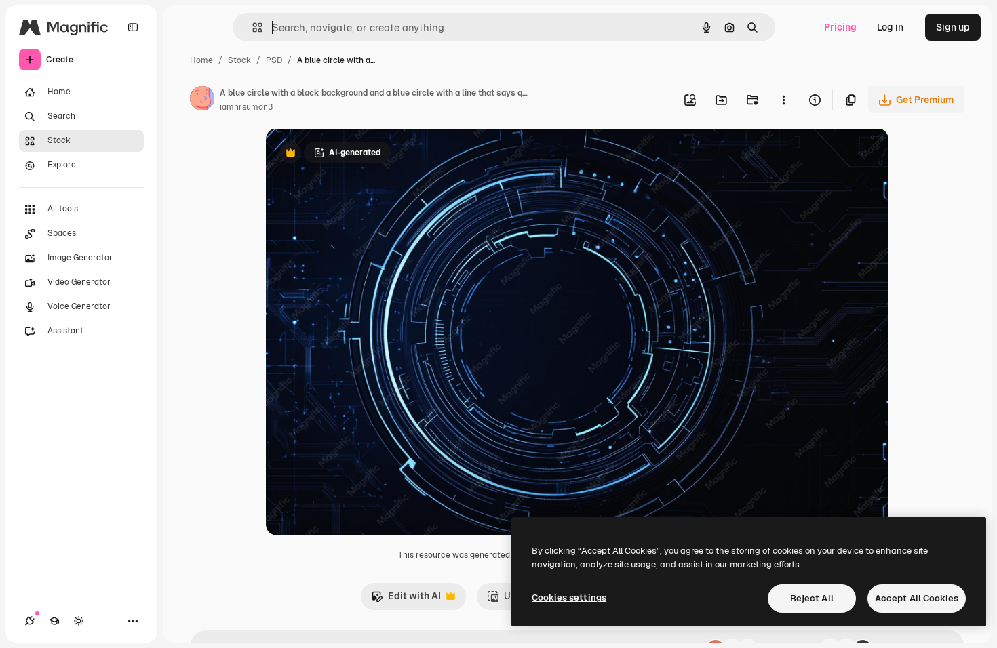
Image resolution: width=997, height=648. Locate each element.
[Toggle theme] (79, 621)
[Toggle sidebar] (133, 27)
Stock (239, 60)
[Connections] (30, 621)
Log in (890, 27)
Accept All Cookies (916, 598)
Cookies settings (569, 597)
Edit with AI (406, 599)
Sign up (953, 27)
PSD (274, 60)
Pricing (840, 27)
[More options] (783, 99)
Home (201, 60)
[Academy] (54, 621)
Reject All (812, 598)
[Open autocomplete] (252, 27)
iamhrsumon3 (246, 107)
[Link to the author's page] (202, 100)
